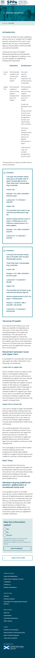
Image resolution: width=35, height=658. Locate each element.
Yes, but (9, 535)
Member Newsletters (10, 587)
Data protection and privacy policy (14, 632)
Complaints (7, 582)
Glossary (6, 596)
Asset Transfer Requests (11, 635)
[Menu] (2, 2)
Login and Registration (11, 576)
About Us (6, 612)
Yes (8, 529)
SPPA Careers (8, 621)
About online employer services (13, 579)
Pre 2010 (9, 23)
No (8, 532)
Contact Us (7, 584)
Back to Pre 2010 (18, 558)
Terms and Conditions (10, 638)
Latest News (7, 615)
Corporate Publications (11, 618)
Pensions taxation (9, 599)
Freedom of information (11, 630)
